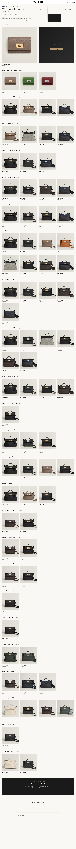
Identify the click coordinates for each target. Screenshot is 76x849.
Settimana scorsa (41, 18)
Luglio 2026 (67, 18)
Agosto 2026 (54, 18)
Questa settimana (67, 9)
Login (67, 2)
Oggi (41, 9)
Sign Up (72, 2)
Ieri (54, 9)
